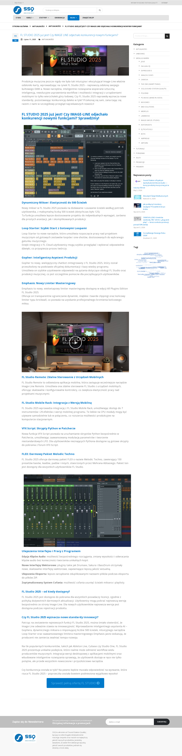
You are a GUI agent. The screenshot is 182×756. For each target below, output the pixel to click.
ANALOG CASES (147, 75)
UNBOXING (140, 53)
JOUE (143, 61)
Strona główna (20, 26)
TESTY (138, 158)
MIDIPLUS (145, 111)
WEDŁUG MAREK (142, 58)
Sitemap (164, 3)
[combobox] (73, 10)
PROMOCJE (140, 162)
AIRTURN (144, 143)
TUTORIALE (140, 148)
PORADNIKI (140, 153)
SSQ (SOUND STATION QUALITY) (153, 88)
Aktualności (38, 26)
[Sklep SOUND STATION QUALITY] (23, 10)
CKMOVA (144, 79)
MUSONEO (145, 102)
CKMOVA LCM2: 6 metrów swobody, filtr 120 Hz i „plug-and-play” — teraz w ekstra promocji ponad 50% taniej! (151, 221)
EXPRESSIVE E (146, 70)
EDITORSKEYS (146, 125)
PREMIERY (140, 166)
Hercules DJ (145, 66)
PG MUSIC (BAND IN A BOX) (151, 97)
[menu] (91, 17)
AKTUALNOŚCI (55, 26)
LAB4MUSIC (145, 116)
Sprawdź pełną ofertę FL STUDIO (74, 683)
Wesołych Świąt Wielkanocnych (155, 196)
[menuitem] (18, 17)
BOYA (143, 134)
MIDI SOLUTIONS (147, 107)
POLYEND (144, 93)
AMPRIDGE (145, 138)
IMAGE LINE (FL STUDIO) (150, 120)
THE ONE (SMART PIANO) (150, 84)
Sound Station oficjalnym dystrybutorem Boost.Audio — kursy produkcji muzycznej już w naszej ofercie (151, 184)
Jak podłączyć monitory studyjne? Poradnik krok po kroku (154, 206)
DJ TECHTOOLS (147, 129)
